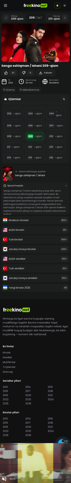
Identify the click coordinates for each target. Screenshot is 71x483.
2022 (5, 399)
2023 (28, 399)
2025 (5, 403)
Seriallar (7, 357)
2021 (50, 395)
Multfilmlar (9, 362)
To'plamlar (9, 367)
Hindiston (54, 82)
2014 (10, 82)
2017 (28, 391)
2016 (5, 391)
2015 (50, 387)
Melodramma (31, 90)
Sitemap (8, 372)
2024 (51, 399)
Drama (10, 90)
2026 (28, 403)
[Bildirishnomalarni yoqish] (57, 5)
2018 (50, 391)
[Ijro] (35, 42)
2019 (5, 395)
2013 (5, 387)
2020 (28, 395)
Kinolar (7, 352)
